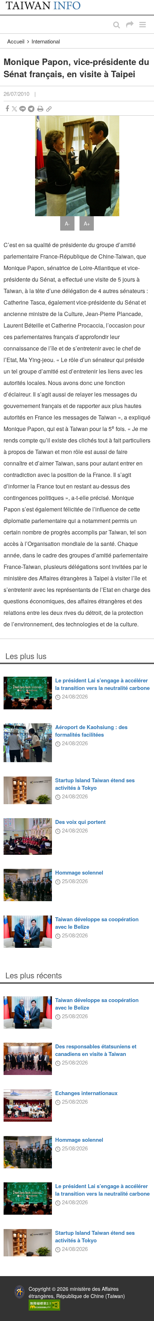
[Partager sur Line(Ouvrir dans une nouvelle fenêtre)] (22, 108)
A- (67, 223)
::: (7, 3)
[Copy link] (49, 108)
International (46, 41)
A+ (87, 223)
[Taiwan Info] (47, 7)
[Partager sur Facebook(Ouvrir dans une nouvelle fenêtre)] (7, 108)
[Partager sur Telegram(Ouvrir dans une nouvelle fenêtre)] (31, 108)
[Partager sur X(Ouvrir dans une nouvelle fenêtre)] (14, 108)
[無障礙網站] (44, 1304)
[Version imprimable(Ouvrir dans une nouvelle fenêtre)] (40, 108)
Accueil (15, 41)
